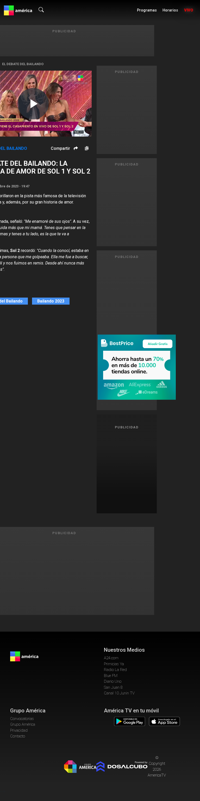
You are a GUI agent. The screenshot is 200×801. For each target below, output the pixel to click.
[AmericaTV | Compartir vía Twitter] (75, 164)
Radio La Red (115, 669)
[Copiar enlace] (87, 148)
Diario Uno (112, 681)
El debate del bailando (22, 64)
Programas (147, 10)
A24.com (111, 658)
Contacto (17, 736)
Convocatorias (22, 718)
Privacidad (19, 730)
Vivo (188, 10)
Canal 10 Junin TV (119, 693)
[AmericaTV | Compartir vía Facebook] (75, 157)
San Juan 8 (113, 687)
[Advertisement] (131, 470)
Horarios (170, 10)
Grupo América (22, 724)
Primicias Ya (114, 664)
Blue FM (110, 675)
